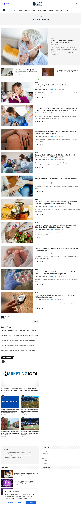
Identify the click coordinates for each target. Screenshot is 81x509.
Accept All (31, 502)
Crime (33, 10)
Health (44, 10)
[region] (20, 497)
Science (51, 10)
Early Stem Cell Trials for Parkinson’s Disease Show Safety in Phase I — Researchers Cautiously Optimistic (56, 273)
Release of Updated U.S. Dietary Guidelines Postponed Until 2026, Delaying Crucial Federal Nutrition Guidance (55, 226)
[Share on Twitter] (39, 97)
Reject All (20, 502)
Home (38, 16)
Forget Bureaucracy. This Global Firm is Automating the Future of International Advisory (10, 411)
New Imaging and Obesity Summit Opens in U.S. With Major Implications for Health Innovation (26, 474)
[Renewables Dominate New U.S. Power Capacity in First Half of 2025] (30, 402)
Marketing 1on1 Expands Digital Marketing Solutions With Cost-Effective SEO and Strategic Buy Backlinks (19, 389)
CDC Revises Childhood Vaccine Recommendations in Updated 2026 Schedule (26, 71)
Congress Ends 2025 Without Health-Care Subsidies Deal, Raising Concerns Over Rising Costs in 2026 (55, 156)
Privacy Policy (45, 458)
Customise (10, 502)
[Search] (77, 4)
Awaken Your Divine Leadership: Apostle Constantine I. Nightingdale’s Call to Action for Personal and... (25, 483)
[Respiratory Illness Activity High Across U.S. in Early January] (24, 46)
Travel (66, 10)
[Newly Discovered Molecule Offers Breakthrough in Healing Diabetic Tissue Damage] (17, 302)
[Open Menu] (4, 10)
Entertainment (58, 10)
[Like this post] (35, 97)
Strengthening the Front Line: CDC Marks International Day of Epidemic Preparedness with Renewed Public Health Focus (57, 109)
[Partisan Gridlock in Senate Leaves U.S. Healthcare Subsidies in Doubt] (17, 186)
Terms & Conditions (47, 460)
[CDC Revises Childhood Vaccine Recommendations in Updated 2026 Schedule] (7, 72)
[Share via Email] (42, 97)
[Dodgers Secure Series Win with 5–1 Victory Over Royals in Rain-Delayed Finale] (30, 424)
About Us (44, 451)
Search (3, 318)
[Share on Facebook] (37, 97)
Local (14, 10)
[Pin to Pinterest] (40, 97)
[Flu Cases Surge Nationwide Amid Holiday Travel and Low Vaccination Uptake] (17, 92)
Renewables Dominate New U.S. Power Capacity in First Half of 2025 (30, 411)
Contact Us (45, 453)
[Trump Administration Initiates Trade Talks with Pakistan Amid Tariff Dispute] (10, 424)
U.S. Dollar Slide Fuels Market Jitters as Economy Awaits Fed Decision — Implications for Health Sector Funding (56, 203)
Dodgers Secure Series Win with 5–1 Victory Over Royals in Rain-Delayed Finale (30, 433)
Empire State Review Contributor (44, 89)
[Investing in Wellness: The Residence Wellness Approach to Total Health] (48, 72)
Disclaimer (44, 463)
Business (27, 10)
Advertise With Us (46, 456)
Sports (39, 10)
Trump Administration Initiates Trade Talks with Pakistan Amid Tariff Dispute (10, 433)
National (20, 10)
